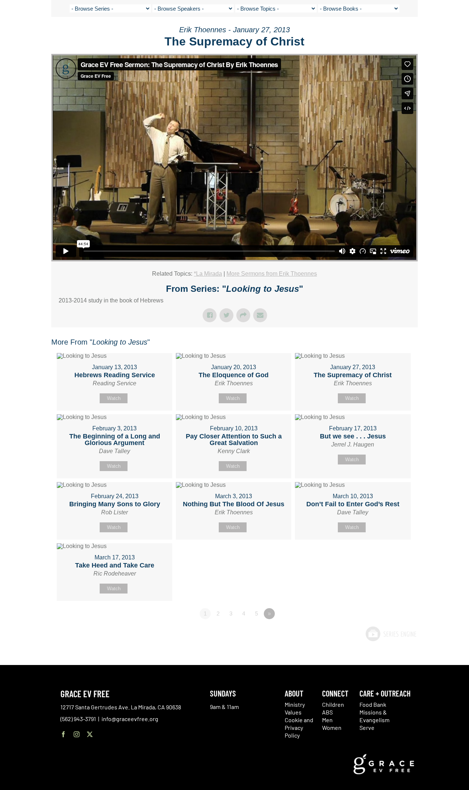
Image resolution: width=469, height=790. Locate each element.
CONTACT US (396, 33)
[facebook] (63, 734)
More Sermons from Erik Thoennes (271, 274)
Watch (114, 398)
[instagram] (77, 734)
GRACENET (425, 33)
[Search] (444, 34)
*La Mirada (208, 274)
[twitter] (90, 734)
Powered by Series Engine (390, 634)
